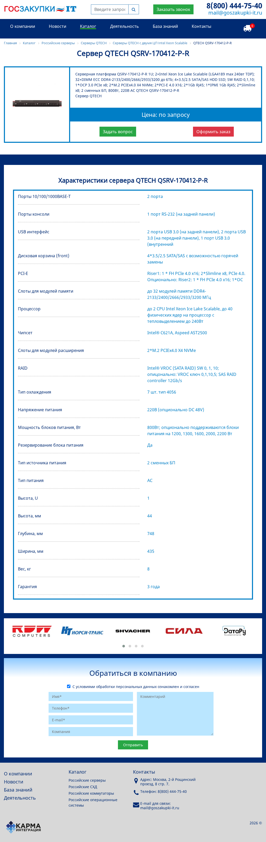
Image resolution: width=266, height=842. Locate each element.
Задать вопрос (118, 131)
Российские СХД (83, 786)
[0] (247, 28)
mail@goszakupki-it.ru (235, 12)
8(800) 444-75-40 (234, 5)
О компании (22, 26)
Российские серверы (87, 780)
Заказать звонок (173, 9)
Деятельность (124, 26)
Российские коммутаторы (91, 793)
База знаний (165, 26)
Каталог (88, 26)
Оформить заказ (213, 131)
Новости (57, 26)
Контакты (201, 26)
